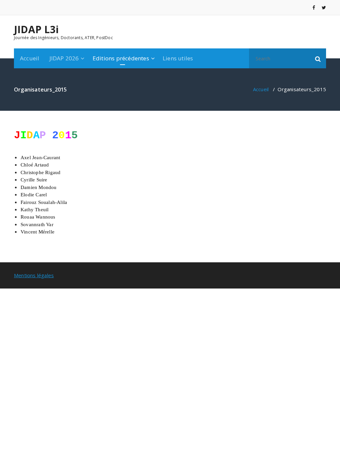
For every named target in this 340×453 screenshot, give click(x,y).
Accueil (29, 58)
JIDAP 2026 (64, 58)
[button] (318, 58)
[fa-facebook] (313, 7)
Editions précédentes (121, 58)
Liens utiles (178, 58)
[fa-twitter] (324, 7)
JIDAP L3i (36, 29)
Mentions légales (34, 275)
